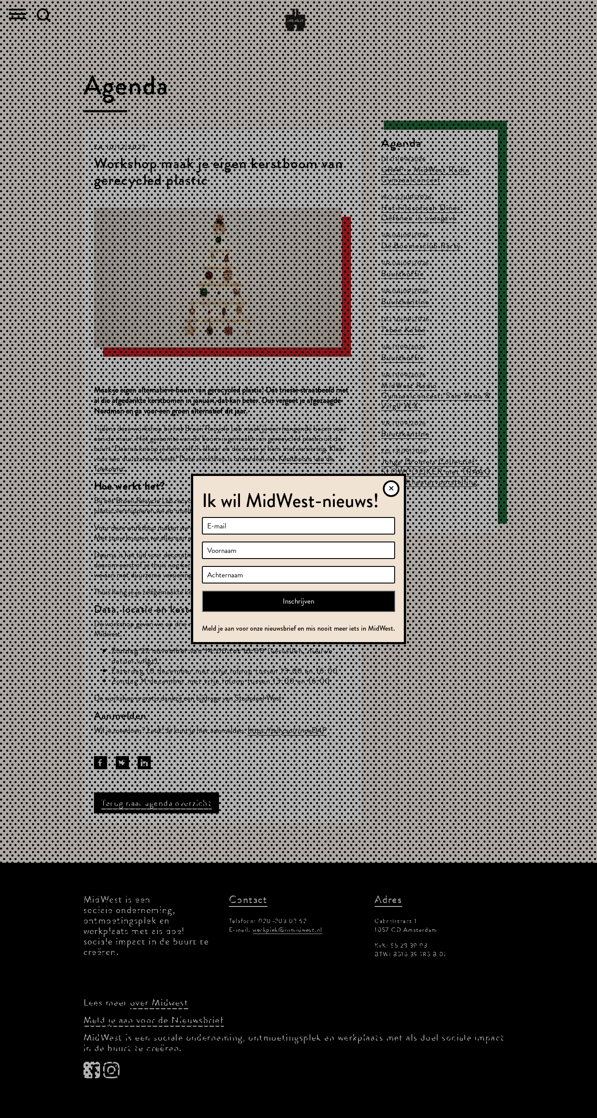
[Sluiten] (391, 488)
